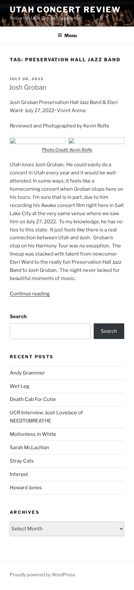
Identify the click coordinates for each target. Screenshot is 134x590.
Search (18, 316)
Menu (70, 35)
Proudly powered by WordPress (42, 574)
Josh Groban (28, 87)
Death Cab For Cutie (33, 399)
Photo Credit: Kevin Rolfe (67, 149)
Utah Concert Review (65, 9)
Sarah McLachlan (29, 447)
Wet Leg (19, 386)
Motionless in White (33, 434)
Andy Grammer (27, 373)
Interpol (19, 474)
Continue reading (30, 294)
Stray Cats (22, 461)
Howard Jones (26, 488)
